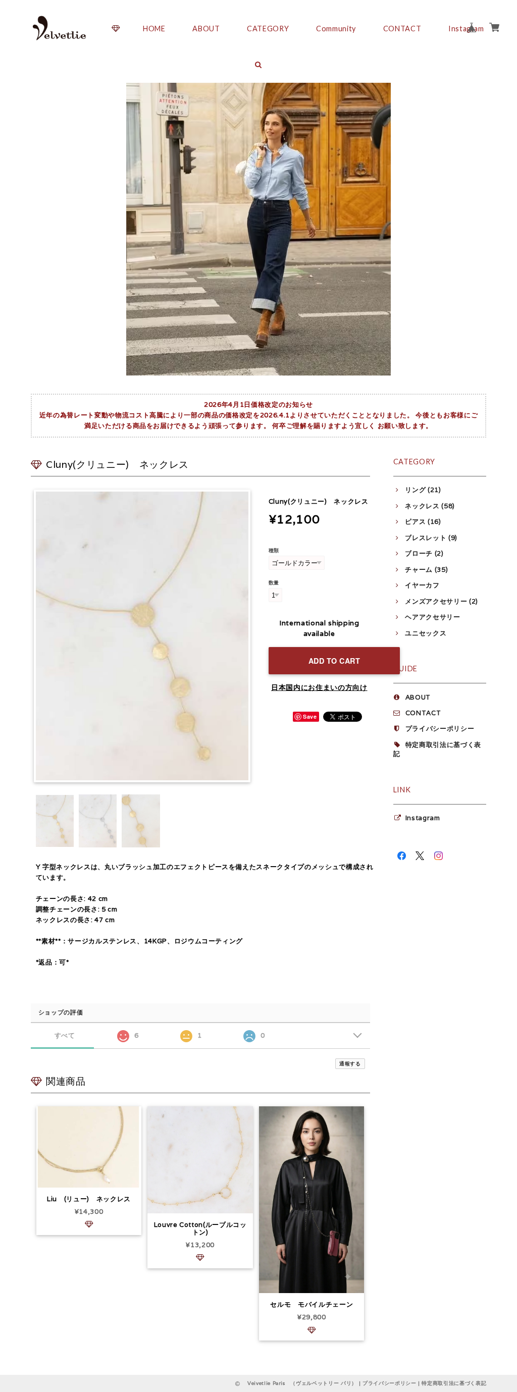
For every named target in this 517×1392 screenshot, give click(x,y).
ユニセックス (425, 633)
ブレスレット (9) (431, 537)
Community (336, 28)
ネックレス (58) (430, 506)
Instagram (422, 818)
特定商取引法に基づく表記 (454, 1383)
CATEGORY (268, 28)
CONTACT (402, 28)
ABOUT (206, 28)
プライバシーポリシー (440, 728)
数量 (274, 582)
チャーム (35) (426, 569)
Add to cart (334, 661)
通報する (350, 1063)
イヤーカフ (422, 585)
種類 (274, 550)
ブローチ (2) (424, 553)
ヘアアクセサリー (432, 617)
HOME (154, 28)
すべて (65, 1035)
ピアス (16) (423, 521)
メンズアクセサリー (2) (441, 601)
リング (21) (423, 490)
